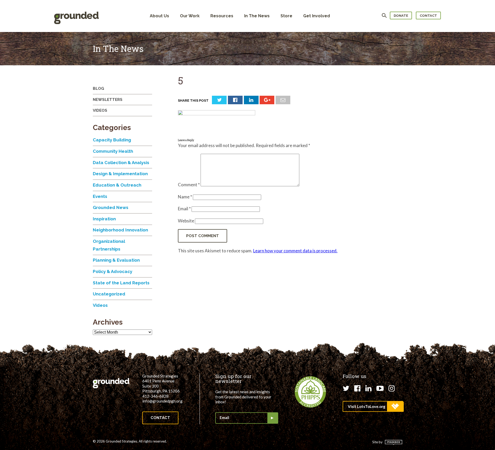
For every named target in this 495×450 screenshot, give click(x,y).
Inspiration (104, 218)
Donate (401, 16)
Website (186, 220)
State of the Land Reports (121, 282)
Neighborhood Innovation (120, 229)
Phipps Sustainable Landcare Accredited (310, 392)
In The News (257, 15)
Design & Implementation (120, 173)
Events (100, 196)
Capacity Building (112, 139)
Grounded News (110, 207)
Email (184, 208)
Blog (98, 88)
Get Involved (316, 15)
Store (286, 15)
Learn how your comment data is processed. (295, 250)
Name (185, 196)
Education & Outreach (117, 185)
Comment (189, 184)
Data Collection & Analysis (121, 162)
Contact (428, 16)
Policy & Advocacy (112, 271)
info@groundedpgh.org (162, 401)
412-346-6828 (155, 396)
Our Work (190, 15)
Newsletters (107, 99)
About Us (159, 15)
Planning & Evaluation (116, 260)
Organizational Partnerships (109, 245)
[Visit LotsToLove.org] (373, 406)
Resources (221, 15)
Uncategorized (109, 293)
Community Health (113, 151)
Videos (100, 110)
